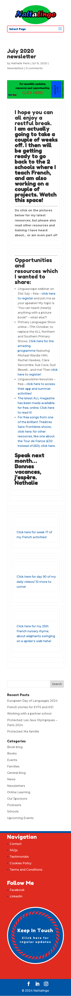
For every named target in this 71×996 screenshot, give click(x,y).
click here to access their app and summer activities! (36, 388)
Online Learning (18, 792)
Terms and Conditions (26, 869)
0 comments (34, 68)
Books (12, 753)
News (11, 779)
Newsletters (15, 68)
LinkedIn (16, 896)
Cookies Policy (20, 863)
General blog (16, 773)
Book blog (15, 747)
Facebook (17, 890)
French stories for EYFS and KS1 (30, 707)
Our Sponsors (17, 798)
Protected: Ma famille (23, 731)
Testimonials (19, 856)
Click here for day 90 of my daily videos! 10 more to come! (36, 581)
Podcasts (14, 805)
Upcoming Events (20, 818)
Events (12, 760)
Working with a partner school (29, 713)
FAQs (14, 850)
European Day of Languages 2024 (32, 700)
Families (13, 766)
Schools (13, 811)
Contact (16, 844)
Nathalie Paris (20, 63)
